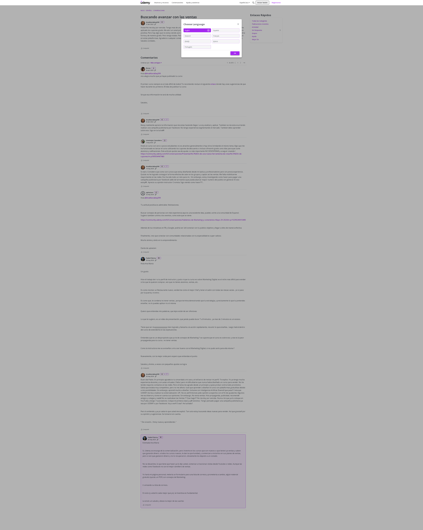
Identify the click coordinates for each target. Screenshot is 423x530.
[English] (145, 2)
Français (216, 36)
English (187, 30)
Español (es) (244, 3)
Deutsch (188, 36)
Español (216, 30)
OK (235, 53)
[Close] (238, 24)
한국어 (215, 41)
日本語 (187, 41)
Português (188, 47)
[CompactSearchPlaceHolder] (253, 3)
